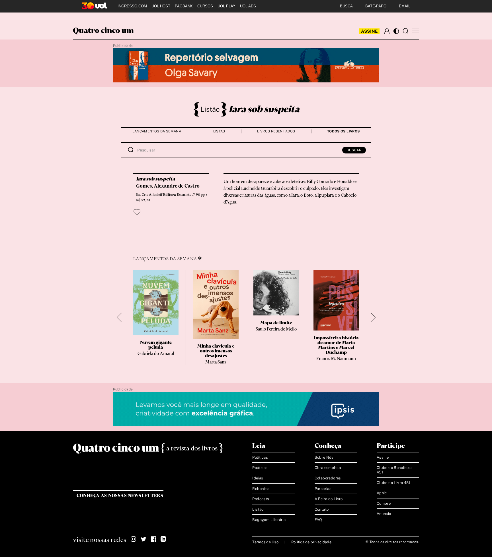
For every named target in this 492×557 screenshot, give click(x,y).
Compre (384, 503)
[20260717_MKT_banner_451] (246, 65)
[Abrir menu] (415, 31)
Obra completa (328, 467)
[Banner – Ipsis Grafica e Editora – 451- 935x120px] (246, 409)
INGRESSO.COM (132, 6)
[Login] (387, 31)
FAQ (318, 519)
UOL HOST (160, 6)
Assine (369, 31)
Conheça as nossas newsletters (120, 496)
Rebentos (260, 489)
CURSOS (205, 6)
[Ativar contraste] (396, 31)
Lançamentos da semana (156, 131)
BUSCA (346, 6)
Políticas (260, 457)
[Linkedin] (163, 539)
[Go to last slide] (121, 317)
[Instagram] (133, 539)
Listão (210, 109)
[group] (156, 317)
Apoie (382, 493)
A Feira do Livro (329, 499)
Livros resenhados (276, 131)
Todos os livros (343, 131)
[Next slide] (371, 317)
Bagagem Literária (269, 519)
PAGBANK (184, 6)
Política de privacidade (311, 542)
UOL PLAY (226, 6)
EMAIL (404, 6)
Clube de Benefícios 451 (395, 469)
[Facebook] (153, 539)
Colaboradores (328, 478)
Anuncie (384, 514)
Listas (219, 131)
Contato (322, 509)
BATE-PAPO (375, 6)
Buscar (354, 150)
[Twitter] (143, 539)
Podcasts (260, 499)
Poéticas (260, 467)
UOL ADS (248, 6)
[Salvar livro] (137, 212)
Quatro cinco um (103, 31)
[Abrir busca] (405, 31)
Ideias (257, 478)
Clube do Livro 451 (393, 483)
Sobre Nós (324, 457)
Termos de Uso (265, 542)
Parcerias (323, 489)
